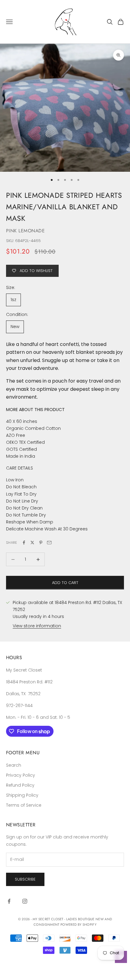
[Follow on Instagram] (25, 901)
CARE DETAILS (19, 468)
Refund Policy (20, 785)
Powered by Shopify (78, 924)
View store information (37, 626)
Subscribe (25, 879)
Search (13, 765)
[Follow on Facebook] (9, 901)
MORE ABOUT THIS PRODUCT (35, 410)
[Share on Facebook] (23, 542)
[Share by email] (49, 542)
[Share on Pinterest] (40, 542)
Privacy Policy (20, 775)
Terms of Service (23, 805)
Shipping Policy (22, 795)
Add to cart (65, 583)
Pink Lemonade (25, 230)
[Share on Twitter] (32, 542)
